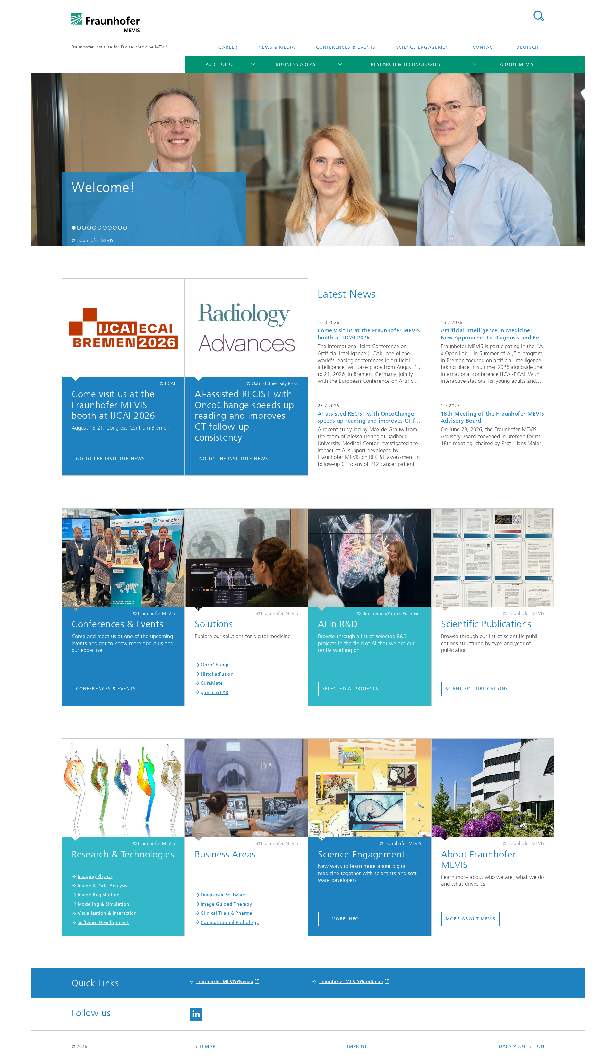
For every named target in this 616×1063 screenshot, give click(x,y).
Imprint (357, 1046)
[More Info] (369, 790)
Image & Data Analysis (102, 886)
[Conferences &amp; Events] (123, 560)
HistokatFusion (217, 674)
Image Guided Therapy (226, 904)
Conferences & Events (346, 47)
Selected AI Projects (350, 688)
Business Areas (296, 64)
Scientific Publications (477, 688)
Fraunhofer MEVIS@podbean (351, 981)
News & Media (276, 47)
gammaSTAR (214, 692)
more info (370, 351)
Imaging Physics (95, 876)
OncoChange (215, 665)
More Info (345, 919)
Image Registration (99, 895)
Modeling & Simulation (104, 904)
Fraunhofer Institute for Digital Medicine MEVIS (119, 47)
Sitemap (205, 1046)
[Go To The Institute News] (123, 330)
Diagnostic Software (223, 895)
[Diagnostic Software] (246, 790)
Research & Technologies (405, 64)
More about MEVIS (470, 919)
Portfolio (219, 64)
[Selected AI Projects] (369, 560)
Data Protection (521, 1046)
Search (538, 16)
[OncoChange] (246, 560)
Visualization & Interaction (107, 913)
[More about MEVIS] (493, 790)
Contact (484, 47)
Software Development (103, 922)
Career (227, 47)
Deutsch (527, 47)
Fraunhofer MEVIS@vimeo (224, 981)
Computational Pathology (230, 922)
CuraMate (212, 683)
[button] (73, 228)
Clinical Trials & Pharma (226, 913)
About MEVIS (517, 64)
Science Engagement (424, 47)
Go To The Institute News (110, 458)
